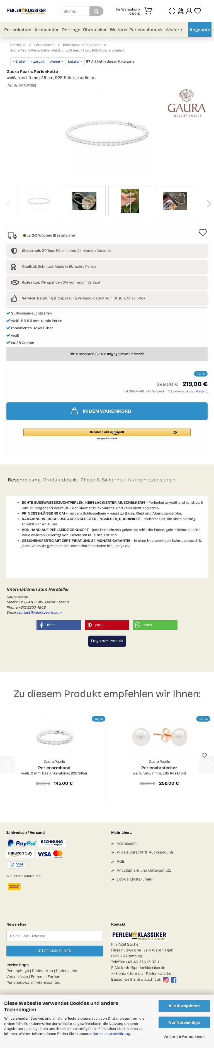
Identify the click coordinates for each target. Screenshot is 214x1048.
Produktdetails (60, 480)
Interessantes (48, 982)
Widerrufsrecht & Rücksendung (145, 852)
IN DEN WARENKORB (107, 411)
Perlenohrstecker (159, 767)
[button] (189, 11)
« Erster (19, 61)
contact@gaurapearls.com (39, 612)
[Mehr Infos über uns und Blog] (172, 11)
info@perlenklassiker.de (144, 967)
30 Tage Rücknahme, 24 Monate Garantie (66, 251)
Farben (54, 976)
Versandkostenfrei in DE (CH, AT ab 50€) (111, 298)
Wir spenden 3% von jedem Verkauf (61, 282)
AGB (121, 861)
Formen (38, 976)
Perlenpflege (17, 970)
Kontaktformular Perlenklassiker (144, 973)
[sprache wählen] (180, 11)
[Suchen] (96, 11)
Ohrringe (71, 29)
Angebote (199, 29)
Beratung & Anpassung (49, 298)
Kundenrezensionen (152, 480)
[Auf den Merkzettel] (204, 755)
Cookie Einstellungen (135, 879)
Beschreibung (24, 480)
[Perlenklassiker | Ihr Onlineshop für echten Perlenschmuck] (28, 11)
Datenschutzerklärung (111, 1034)
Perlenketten (17, 29)
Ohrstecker (95, 29)
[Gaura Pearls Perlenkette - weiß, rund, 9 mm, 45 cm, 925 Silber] (107, 132)
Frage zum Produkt (107, 641)
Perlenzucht (66, 970)
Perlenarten (42, 970)
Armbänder (46, 29)
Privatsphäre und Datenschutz (144, 870)
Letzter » (75, 61)
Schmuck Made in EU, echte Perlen (59, 266)
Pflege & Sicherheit (103, 480)
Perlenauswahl (19, 982)
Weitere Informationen (184, 1036)
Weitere (174, 29)
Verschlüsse (17, 976)
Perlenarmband (54, 767)
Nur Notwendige (184, 1022)
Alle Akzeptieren (184, 1005)
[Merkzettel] (197, 11)
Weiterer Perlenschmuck (136, 29)
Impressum (127, 843)
